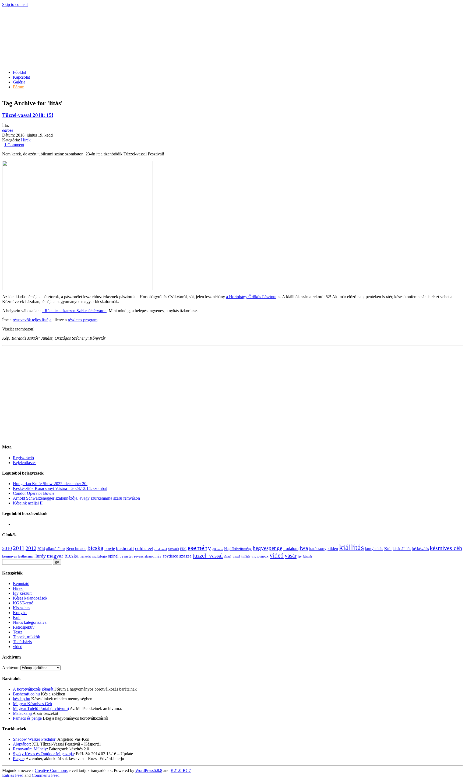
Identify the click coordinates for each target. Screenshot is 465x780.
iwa (304, 548)
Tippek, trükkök (26, 637)
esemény (199, 547)
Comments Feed (45, 775)
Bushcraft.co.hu (26, 694)
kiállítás (351, 547)
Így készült (22, 593)
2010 (7, 548)
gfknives (217, 549)
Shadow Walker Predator (34, 739)
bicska (95, 548)
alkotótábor (55, 548)
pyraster (126, 556)
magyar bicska (63, 556)
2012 (31, 548)
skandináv (153, 556)
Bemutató (21, 583)
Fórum (18, 87)
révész (138, 556)
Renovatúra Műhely (30, 749)
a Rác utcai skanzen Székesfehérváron (74, 310)
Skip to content (15, 4)
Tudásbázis (22, 641)
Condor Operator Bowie (33, 493)
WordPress (148, 770)
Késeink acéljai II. (28, 503)
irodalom (290, 548)
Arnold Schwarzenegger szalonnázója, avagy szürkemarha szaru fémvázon (76, 498)
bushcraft (125, 548)
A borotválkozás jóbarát (33, 689)
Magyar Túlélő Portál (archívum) (41, 708)
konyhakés (374, 548)
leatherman (26, 556)
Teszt (17, 632)
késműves (9, 556)
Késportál (20, 50)
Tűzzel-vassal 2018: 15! (27, 115)
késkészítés (420, 549)
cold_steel (160, 549)
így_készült (305, 556)
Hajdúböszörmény (238, 549)
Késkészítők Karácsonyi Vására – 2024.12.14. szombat (60, 488)
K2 (181, 770)
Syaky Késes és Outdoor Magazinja (43, 753)
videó (277, 555)
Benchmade (76, 548)
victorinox (260, 556)
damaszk (173, 549)
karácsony (317, 548)
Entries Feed (12, 775)
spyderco (170, 556)
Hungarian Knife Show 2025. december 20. (50, 483)
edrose (7, 130)
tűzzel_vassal (208, 556)
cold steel (144, 548)
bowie (109, 548)
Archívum (10, 667)
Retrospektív (23, 627)
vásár (291, 555)
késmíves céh (446, 548)
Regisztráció (23, 457)
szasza (185, 556)
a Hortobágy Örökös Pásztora (251, 296)
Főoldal (19, 72)
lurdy (41, 556)
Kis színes (21, 607)
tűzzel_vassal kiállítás (237, 556)
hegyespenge (267, 548)
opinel (113, 556)
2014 (41, 549)
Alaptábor (21, 744)
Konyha (20, 612)
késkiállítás (402, 548)
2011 (18, 548)
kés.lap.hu (21, 699)
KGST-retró (23, 603)
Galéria (19, 82)
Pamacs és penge (27, 718)
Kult (388, 548)
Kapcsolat (21, 77)
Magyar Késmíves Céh (32, 703)
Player (18, 758)
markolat (85, 556)
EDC (183, 549)
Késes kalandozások (30, 598)
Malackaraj (22, 713)
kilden (332, 548)
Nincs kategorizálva (30, 622)
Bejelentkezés (24, 462)
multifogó (99, 556)
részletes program (82, 320)
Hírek (26, 140)
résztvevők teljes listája (32, 320)
